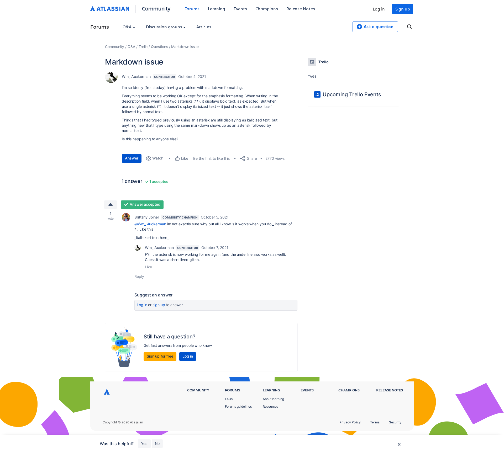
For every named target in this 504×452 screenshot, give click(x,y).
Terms (375, 422)
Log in (379, 9)
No (157, 443)
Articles (203, 26)
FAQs (229, 399)
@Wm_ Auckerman (150, 224)
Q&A (128, 26)
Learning (216, 8)
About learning (273, 399)
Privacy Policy (350, 422)
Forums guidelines (238, 406)
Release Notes (300, 8)
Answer (131, 158)
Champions (266, 8)
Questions (159, 46)
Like (148, 267)
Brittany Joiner (146, 217)
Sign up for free (160, 356)
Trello (143, 46)
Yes (144, 443)
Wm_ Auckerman (136, 76)
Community (156, 8)
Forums (192, 8)
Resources (270, 406)
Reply (139, 276)
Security (395, 422)
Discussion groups (164, 26)
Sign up (402, 9)
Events (240, 8)
